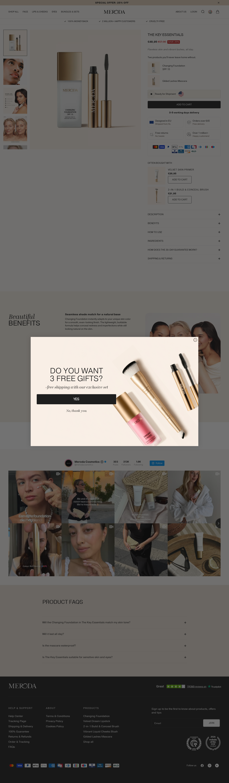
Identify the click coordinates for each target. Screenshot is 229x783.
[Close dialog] (195, 340)
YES (76, 399)
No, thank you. (76, 411)
